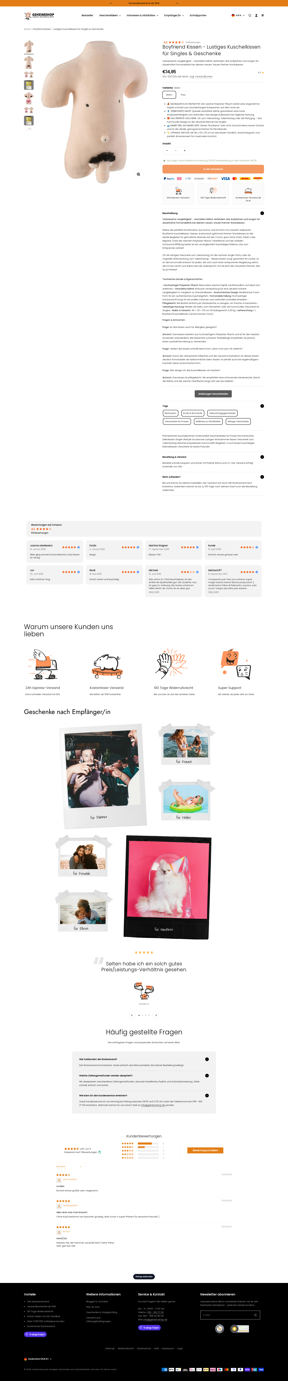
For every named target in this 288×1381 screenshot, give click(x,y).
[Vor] (177, 3)
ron (32, 570)
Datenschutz (144, 1348)
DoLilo (92, 545)
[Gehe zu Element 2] (29, 63)
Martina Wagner (158, 545)
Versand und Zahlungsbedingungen (98, 1319)
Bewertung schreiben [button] (205, 1150)
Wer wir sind (92, 1306)
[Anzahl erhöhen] (184, 150)
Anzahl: (166, 143)
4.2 (166, 42)
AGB (156, 1348)
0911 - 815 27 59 (155, 1312)
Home (27, 29)
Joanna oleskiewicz (41, 545)
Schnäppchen (198, 15)
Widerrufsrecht (126, 1348)
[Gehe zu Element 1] (29, 47)
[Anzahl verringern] (167, 150)
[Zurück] (110, 3)
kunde (211, 545)
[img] (63, 1174)
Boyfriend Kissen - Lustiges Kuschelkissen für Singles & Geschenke (68, 29)
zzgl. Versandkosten (201, 76)
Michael (153, 570)
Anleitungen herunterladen (213, 393)
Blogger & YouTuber (97, 1301)
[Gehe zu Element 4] (29, 85)
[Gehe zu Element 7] (29, 121)
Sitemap (110, 1348)
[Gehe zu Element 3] (29, 75)
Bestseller (87, 15)
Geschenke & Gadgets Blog (101, 1312)
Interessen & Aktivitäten (141, 15)
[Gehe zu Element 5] (29, 98)
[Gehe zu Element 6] (29, 110)
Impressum (168, 1348)
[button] (154, 592)
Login (180, 1348)
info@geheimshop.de (155, 1319)
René (92, 570)
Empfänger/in (172, 15)
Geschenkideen (108, 15)
